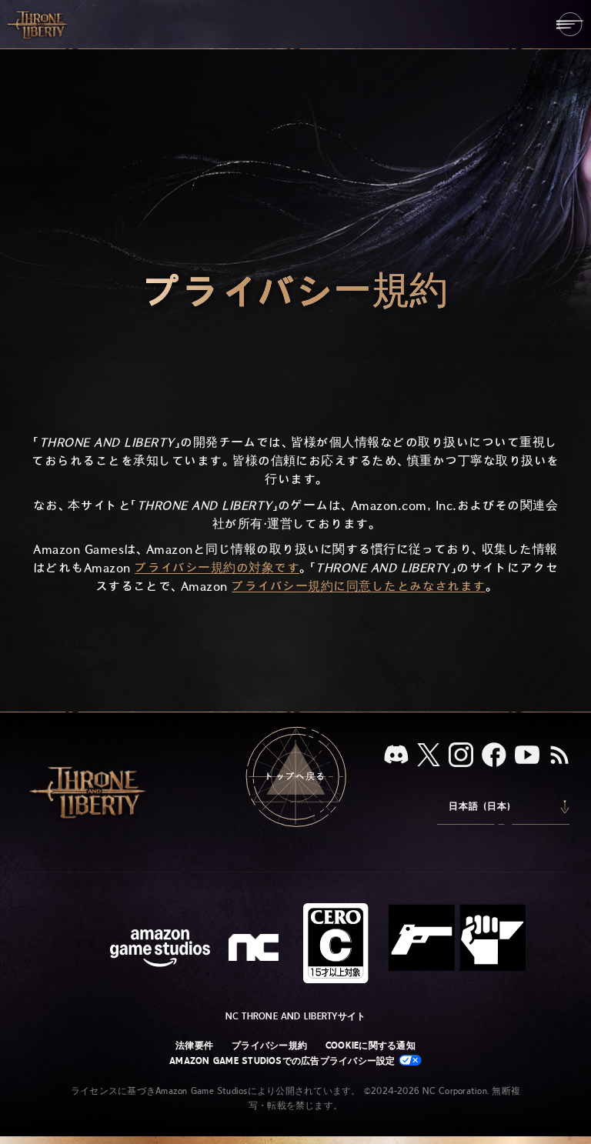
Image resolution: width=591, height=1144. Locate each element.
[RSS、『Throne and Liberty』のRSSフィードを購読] (559, 756)
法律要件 (194, 1045)
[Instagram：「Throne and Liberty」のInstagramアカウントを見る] (461, 756)
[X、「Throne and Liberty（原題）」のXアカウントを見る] (428, 755)
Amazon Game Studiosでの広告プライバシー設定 (284, 1061)
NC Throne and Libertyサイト (295, 1016)
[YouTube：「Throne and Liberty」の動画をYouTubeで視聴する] (527, 756)
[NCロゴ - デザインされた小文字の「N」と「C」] (256, 949)
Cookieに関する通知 (371, 1045)
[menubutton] (569, 24)
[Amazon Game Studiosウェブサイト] (160, 949)
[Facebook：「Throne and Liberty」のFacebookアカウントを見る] (494, 756)
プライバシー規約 (269, 1045)
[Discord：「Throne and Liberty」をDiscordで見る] (396, 756)
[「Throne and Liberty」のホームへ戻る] (38, 23)
